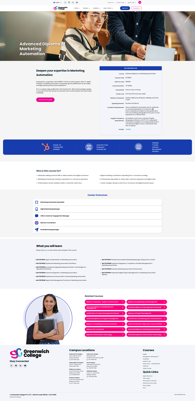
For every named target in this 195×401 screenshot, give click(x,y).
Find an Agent (147, 385)
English (145, 354)
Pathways (145, 366)
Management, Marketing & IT (151, 356)
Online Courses (147, 368)
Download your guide (45, 100)
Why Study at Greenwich (149, 380)
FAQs (144, 388)
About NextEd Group (180, 394)
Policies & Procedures (15, 397)
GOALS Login (146, 378)
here (45, 250)
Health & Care (147, 361)
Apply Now (125, 8)
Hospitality (146, 359)
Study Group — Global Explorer (151, 363)
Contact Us (136, 8)
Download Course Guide (150, 383)
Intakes (128, 129)
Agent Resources (147, 376)
